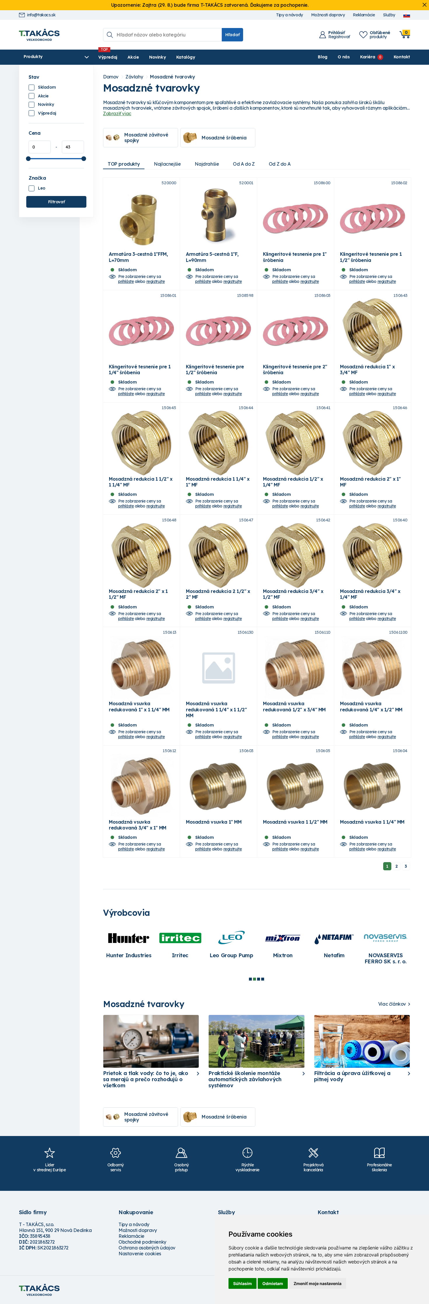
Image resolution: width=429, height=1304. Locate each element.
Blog (322, 56)
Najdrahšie (207, 164)
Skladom (47, 87)
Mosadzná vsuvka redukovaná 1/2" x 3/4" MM (294, 706)
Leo (41, 188)
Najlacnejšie (167, 164)
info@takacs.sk (41, 15)
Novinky (157, 57)
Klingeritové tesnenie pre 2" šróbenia (295, 369)
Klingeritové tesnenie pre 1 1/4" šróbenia (139, 369)
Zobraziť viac (117, 113)
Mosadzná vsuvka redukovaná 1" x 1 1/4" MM (139, 706)
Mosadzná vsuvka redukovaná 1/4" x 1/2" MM (371, 706)
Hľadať (232, 34)
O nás (344, 56)
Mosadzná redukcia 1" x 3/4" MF (367, 369)
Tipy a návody (289, 15)
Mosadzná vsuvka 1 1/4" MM (372, 822)
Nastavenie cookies (139, 1253)
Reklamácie (364, 15)
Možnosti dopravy (328, 15)
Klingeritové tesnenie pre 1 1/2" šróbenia (371, 257)
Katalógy (185, 57)
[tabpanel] (128, 944)
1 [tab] (250, 979)
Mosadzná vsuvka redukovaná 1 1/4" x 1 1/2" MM (216, 709)
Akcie (133, 57)
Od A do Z (243, 164)
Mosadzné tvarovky (172, 77)
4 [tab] (262, 979)
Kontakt (402, 56)
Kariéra (367, 56)
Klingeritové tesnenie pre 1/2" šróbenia (215, 369)
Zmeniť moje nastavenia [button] (317, 1283)
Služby (389, 15)
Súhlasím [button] (242, 1283)
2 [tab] (254, 979)
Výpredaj (107, 57)
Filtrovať (56, 201)
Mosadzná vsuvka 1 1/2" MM (295, 822)
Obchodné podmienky (142, 1242)
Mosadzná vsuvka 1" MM (214, 822)
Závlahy (134, 77)
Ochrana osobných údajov (146, 1248)
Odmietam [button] (272, 1283)
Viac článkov (392, 1004)
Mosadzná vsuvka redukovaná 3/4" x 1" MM (137, 825)
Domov (110, 77)
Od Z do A (279, 164)
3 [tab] (258, 979)
